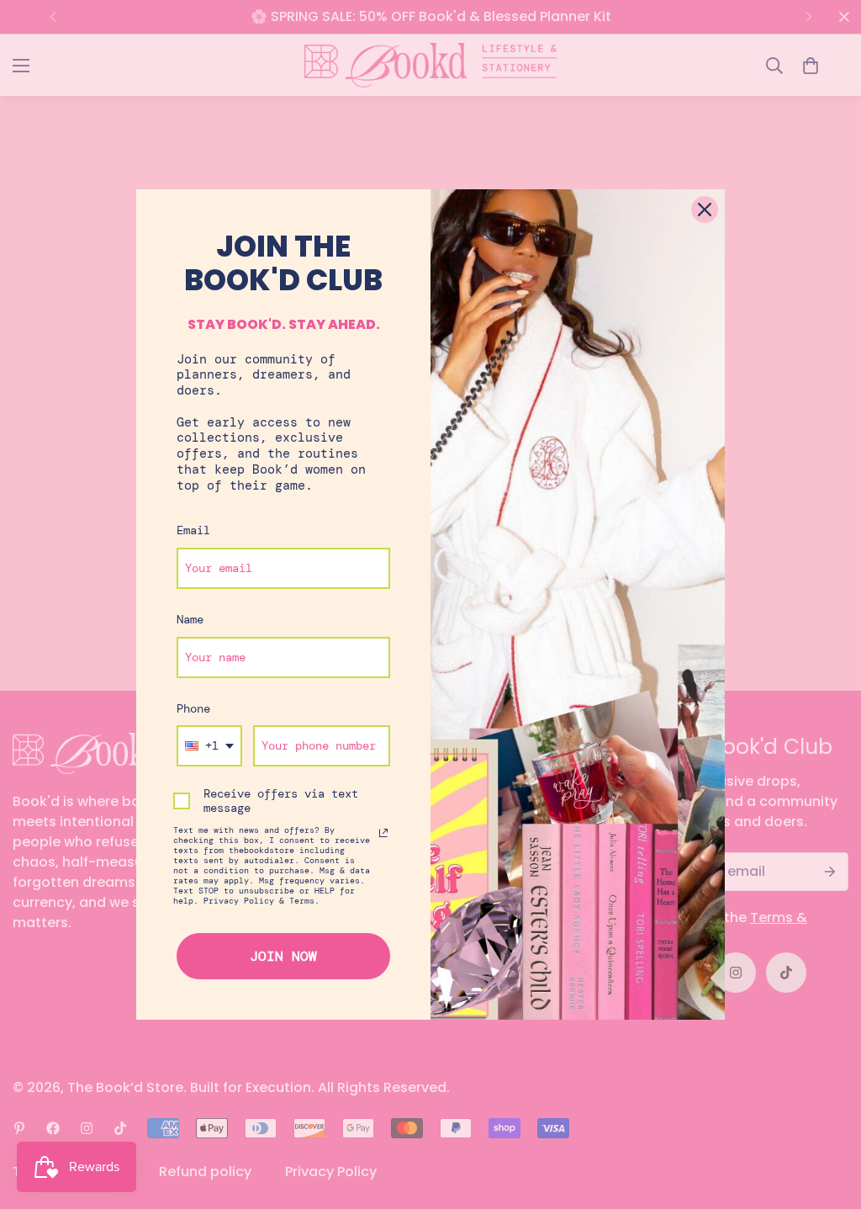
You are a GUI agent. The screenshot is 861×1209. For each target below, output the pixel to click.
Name (190, 619)
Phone (193, 708)
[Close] (704, 209)
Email (193, 530)
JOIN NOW (283, 956)
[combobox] (209, 745)
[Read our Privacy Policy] (383, 833)
